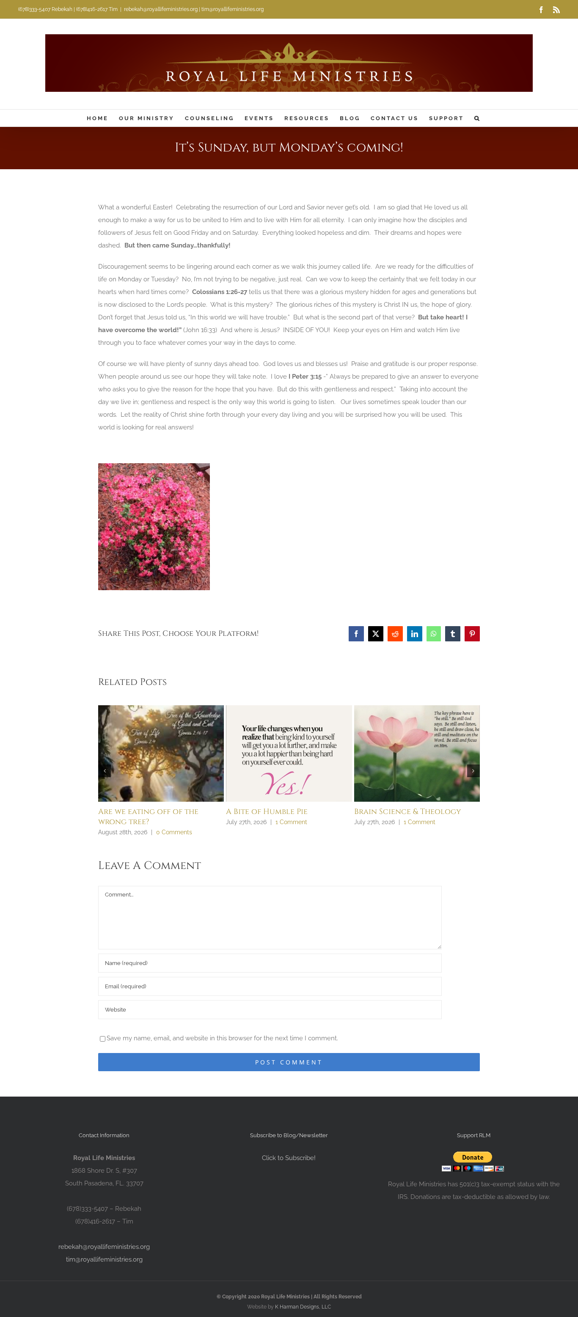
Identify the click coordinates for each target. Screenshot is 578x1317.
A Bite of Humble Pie (267, 811)
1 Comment (291, 822)
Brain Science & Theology (407, 811)
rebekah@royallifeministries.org (104, 1247)
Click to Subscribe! (289, 1158)
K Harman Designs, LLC (303, 1307)
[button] (477, 118)
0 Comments (174, 832)
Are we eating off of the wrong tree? (148, 816)
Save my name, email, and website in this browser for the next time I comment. (222, 1038)
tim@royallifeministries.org (104, 1259)
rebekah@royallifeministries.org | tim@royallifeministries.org (194, 9)
